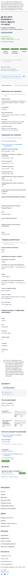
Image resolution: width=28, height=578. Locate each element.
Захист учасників (6, 541)
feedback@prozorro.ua (6, 561)
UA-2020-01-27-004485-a (8, 28)
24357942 (4, 109)
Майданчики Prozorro (7, 518)
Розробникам (4, 535)
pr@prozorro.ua (5, 571)
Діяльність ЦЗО (5, 526)
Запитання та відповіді (7, 546)
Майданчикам (5, 538)
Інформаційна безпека (7, 506)
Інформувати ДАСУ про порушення (11, 76)
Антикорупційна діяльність (8, 544)
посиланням (20, 9)
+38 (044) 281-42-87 (6, 556)
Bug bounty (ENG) (5, 500)
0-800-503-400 (4, 558)
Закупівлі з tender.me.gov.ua (9, 523)
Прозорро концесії (6, 503)
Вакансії (3, 494)
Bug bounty (4, 497)
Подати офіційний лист (7, 564)
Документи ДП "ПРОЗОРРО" (8, 508)
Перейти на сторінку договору (10, 476)
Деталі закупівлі (6, 85)
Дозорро (3, 520)
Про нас (3, 491)
